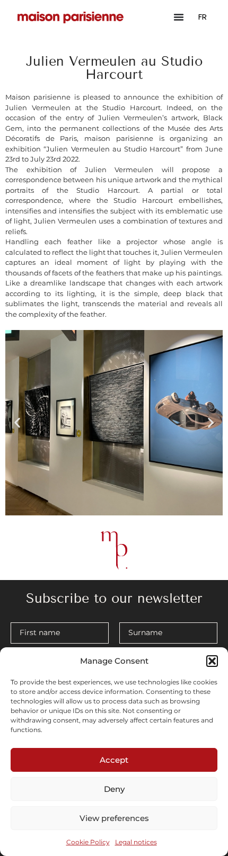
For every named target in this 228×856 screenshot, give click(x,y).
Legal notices (136, 842)
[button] (212, 661)
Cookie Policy (88, 842)
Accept (114, 760)
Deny (114, 789)
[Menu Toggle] (178, 17)
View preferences (114, 818)
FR (202, 16)
